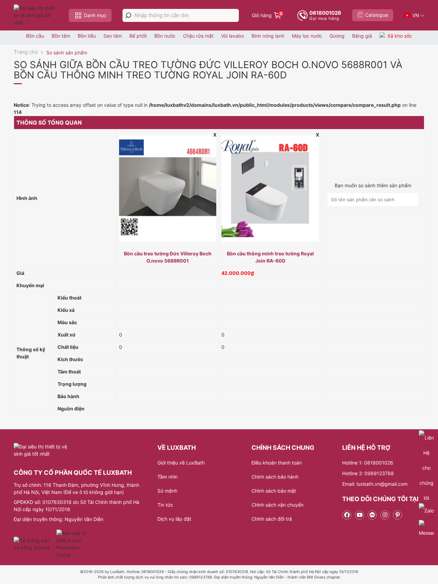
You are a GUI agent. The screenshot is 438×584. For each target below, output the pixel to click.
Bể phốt (138, 36)
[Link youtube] (359, 515)
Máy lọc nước (307, 36)
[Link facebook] (346, 515)
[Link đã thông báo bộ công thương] (34, 544)
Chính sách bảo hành (275, 477)
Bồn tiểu (87, 36)
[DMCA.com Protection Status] (72, 544)
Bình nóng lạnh (268, 36)
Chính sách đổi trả (272, 519)
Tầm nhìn (167, 477)
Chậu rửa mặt (198, 36)
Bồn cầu (35, 36)
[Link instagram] (384, 515)
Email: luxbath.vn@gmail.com (375, 484)
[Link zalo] (372, 515)
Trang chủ (26, 52)
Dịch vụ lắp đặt (174, 519)
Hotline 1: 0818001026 (367, 463)
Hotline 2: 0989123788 (368, 473)
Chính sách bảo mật (274, 491)
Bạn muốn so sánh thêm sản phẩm (373, 185)
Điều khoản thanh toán (277, 463)
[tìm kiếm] (128, 15)
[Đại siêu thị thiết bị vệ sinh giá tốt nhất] (36, 15)
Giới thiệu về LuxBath (181, 463)
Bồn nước (165, 36)
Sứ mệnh (167, 491)
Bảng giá (362, 36)
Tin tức (165, 505)
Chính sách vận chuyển (278, 505)
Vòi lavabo (232, 36)
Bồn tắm (61, 36)
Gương (337, 36)
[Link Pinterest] (397, 515)
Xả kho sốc (399, 36)
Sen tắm (112, 36)
